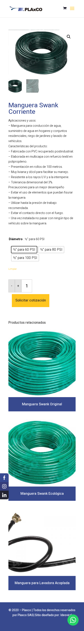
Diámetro (16, 239)
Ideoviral (66, 615)
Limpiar (12, 269)
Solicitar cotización (30, 300)
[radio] (24, 249)
